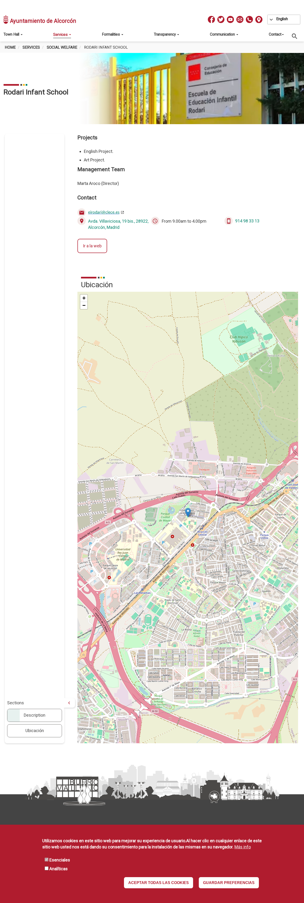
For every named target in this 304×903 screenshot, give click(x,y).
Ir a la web (92, 245)
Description (34, 715)
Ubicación (34, 730)
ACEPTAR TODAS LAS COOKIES (158, 883)
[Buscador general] (295, 36)
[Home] (6, 19)
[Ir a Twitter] (220, 19)
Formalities (111, 34)
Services (61, 34)
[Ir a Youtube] (230, 19)
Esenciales (59, 859)
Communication (223, 34)
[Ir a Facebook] (211, 19)
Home (10, 47)
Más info (242, 846)
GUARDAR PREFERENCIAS (229, 883)
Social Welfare (62, 47)
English (282, 19)
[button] (188, 512)
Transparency (165, 34)
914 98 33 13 (247, 220)
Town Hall (12, 34)
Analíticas (58, 868)
